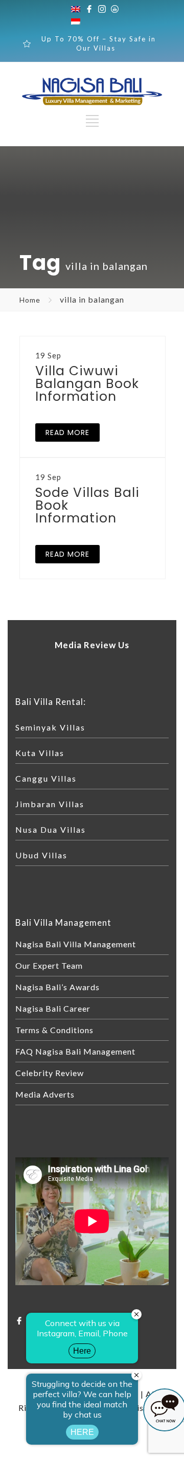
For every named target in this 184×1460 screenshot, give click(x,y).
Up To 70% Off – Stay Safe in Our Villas (98, 43)
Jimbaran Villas (49, 804)
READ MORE (67, 432)
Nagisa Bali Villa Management (75, 944)
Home (29, 299)
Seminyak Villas (50, 727)
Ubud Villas (41, 855)
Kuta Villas (39, 753)
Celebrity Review (49, 1073)
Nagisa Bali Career (52, 1008)
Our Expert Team (49, 965)
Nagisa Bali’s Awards (57, 987)
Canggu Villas (46, 778)
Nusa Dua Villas (50, 829)
